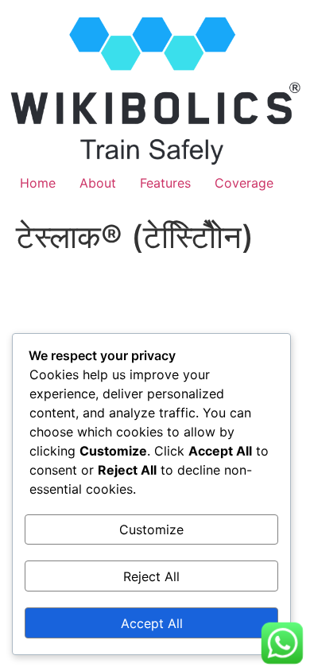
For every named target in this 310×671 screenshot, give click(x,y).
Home (38, 183)
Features (165, 183)
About (97, 183)
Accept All (152, 623)
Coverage (244, 183)
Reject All (151, 576)
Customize (151, 529)
